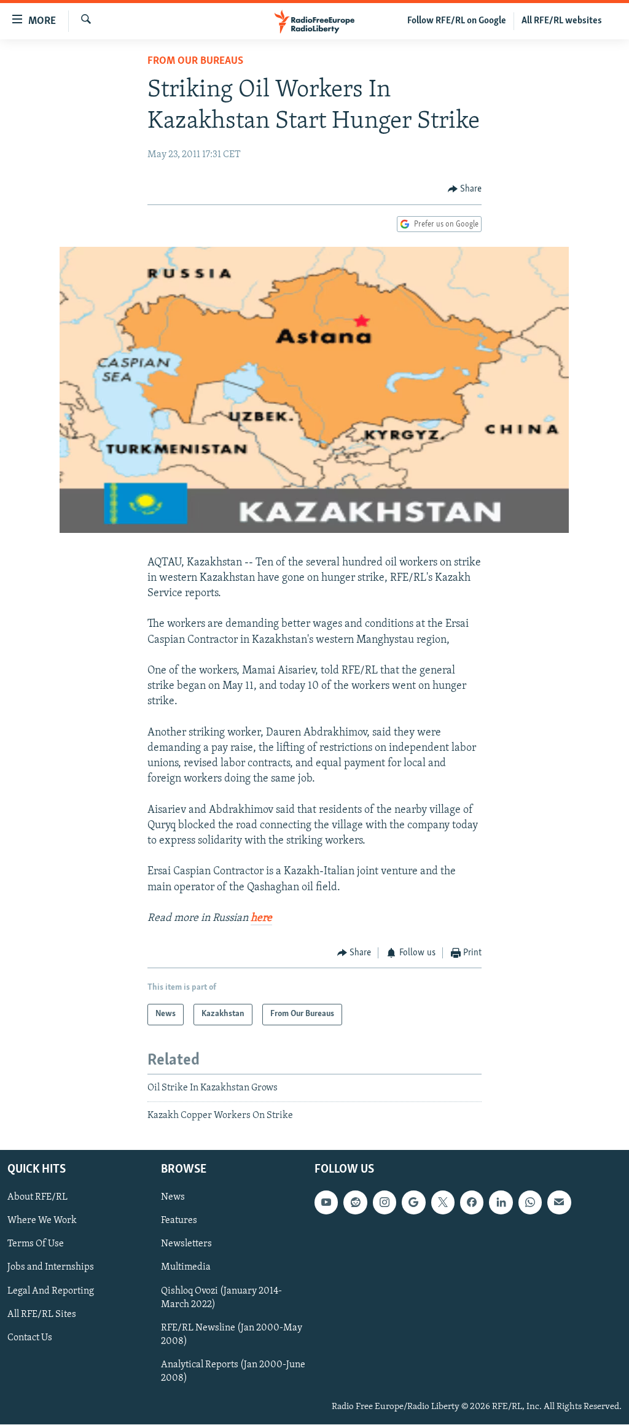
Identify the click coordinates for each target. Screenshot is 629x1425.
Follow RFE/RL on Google (456, 21)
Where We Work (42, 1221)
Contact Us (29, 1338)
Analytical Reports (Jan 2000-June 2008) (233, 1371)
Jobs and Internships (50, 1268)
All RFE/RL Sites (41, 1314)
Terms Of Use (35, 1244)
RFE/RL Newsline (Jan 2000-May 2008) (231, 1334)
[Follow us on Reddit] (355, 1202)
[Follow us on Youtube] (326, 1202)
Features (179, 1221)
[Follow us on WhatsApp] (530, 1202)
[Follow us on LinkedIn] (500, 1202)
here (261, 918)
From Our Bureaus (195, 61)
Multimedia (186, 1268)
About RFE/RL (37, 1198)
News (173, 1198)
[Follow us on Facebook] (471, 1202)
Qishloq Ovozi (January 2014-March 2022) (221, 1298)
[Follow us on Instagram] (384, 1202)
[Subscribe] (559, 1202)
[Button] (465, 189)
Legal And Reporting (50, 1291)
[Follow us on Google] (413, 1202)
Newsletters (186, 1244)
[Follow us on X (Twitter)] (443, 1202)
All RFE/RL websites (562, 21)
